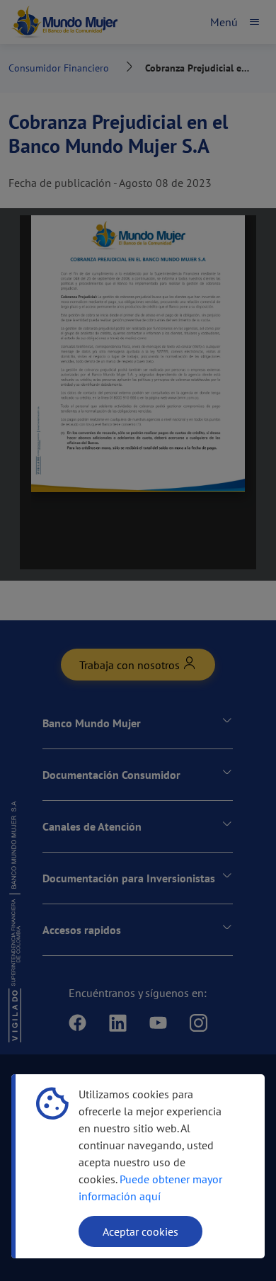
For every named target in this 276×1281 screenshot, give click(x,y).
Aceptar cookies (140, 1231)
